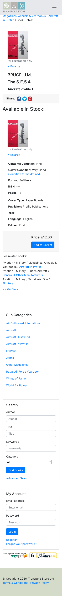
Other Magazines (17, 364)
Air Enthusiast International (23, 323)
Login (12, 531)
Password (12, 515)
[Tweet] (24, 98)
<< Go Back (10, 289)
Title (9, 427)
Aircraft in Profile (17, 344)
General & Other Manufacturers (23, 275)
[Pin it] (30, 98)
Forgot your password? (21, 544)
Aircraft (11, 330)
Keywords (12, 441)
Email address (15, 500)
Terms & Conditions (15, 582)
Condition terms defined (24, 174)
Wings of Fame (16, 378)
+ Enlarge (14, 66)
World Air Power (16, 385)
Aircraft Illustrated (18, 337)
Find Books (15, 470)
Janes (10, 357)
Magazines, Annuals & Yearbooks (24, 16)
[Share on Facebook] (19, 98)
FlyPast (11, 351)
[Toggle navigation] (54, 7)
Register (11, 539)
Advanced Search (17, 478)
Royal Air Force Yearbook (22, 371)
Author (10, 412)
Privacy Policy (39, 582)
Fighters (8, 283)
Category (12, 456)
